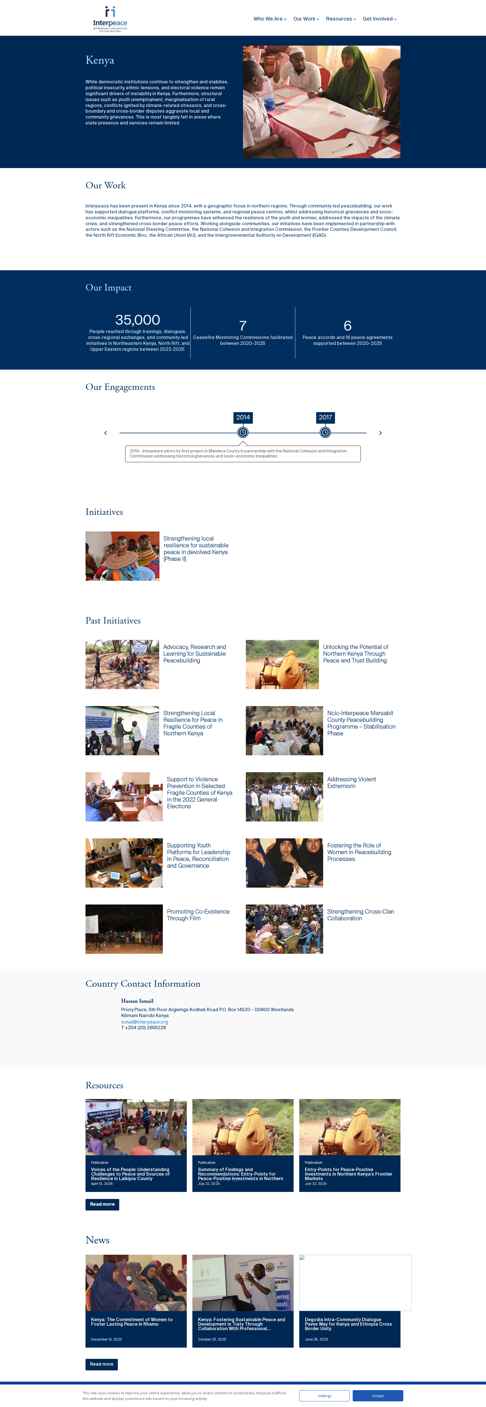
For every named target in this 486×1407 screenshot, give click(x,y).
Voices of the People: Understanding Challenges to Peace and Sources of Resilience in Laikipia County (130, 1174)
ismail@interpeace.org (144, 1022)
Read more (102, 1204)
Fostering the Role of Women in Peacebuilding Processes (359, 852)
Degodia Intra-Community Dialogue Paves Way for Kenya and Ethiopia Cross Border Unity (348, 1324)
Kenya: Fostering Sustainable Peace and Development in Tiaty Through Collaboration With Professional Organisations (241, 1327)
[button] (271, 18)
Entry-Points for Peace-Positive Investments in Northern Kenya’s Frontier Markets (348, 1174)
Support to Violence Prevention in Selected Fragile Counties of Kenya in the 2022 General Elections (199, 793)
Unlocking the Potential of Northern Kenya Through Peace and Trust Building (355, 654)
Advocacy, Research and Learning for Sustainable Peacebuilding (194, 654)
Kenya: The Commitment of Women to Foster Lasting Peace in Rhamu (132, 1322)
